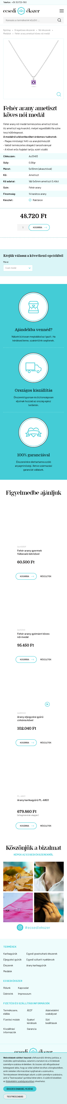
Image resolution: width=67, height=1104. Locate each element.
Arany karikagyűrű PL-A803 (33, 799)
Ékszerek (8, 965)
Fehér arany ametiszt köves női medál (32, 33)
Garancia (31, 1028)
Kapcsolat (23, 987)
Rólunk (6, 987)
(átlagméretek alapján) (28, 815)
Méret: (7, 168)
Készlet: (8, 199)
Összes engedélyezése (20, 1088)
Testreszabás (15, 1096)
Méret (5, 262)
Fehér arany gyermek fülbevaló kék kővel (29, 552)
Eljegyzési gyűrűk (12, 959)
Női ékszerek (45, 30)
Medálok (7, 33)
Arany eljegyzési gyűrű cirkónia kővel (30, 718)
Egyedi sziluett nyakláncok (40, 959)
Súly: (6, 162)
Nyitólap (7, 30)
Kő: (5, 174)
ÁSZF (30, 1010)
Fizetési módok (11, 1019)
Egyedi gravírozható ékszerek (41, 953)
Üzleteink (8, 993)
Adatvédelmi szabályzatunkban (20, 1081)
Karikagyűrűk (10, 953)
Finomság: (9, 193)
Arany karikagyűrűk (36, 965)
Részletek (45, 576)
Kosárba (37, 227)
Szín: (6, 187)
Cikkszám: (9, 156)
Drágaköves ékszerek (24, 30)
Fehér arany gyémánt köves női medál (33, 635)
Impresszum (24, 993)
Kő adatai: (9, 181)
